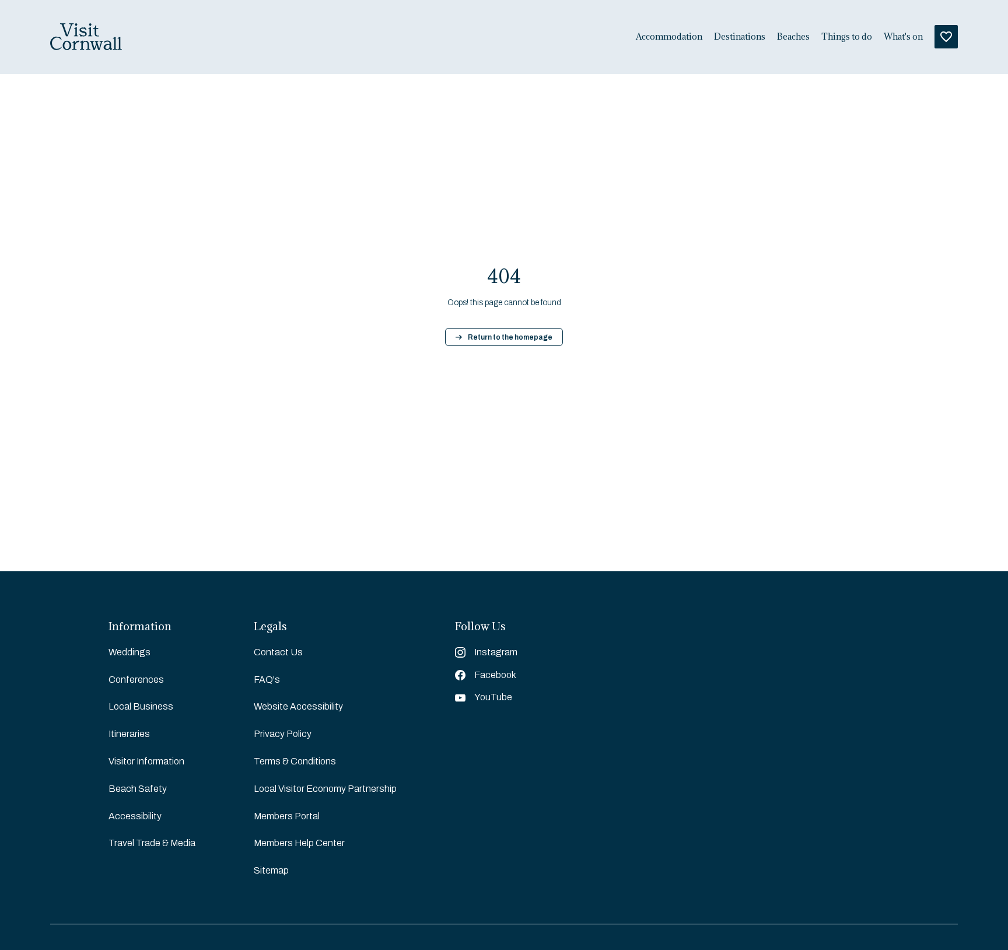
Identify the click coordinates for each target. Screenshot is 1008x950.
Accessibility (135, 816)
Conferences (136, 679)
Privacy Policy (283, 734)
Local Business (140, 706)
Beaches (793, 37)
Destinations (739, 37)
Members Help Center (299, 843)
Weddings (129, 652)
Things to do (846, 37)
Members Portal (287, 816)
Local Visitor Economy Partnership (325, 789)
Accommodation (669, 37)
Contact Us (278, 652)
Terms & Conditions (295, 761)
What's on (903, 37)
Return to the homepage (510, 337)
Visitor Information (146, 761)
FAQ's (267, 679)
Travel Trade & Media (151, 843)
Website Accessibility (298, 706)
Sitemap (271, 870)
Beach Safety (137, 789)
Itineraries (129, 734)
